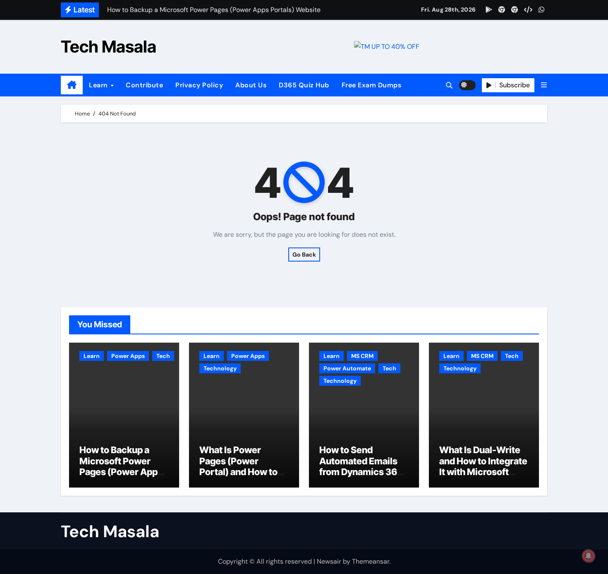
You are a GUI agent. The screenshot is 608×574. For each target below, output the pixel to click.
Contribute (144, 85)
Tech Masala (108, 46)
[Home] (72, 85)
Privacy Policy (199, 85)
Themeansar (370, 561)
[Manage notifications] (588, 555)
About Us (250, 85)
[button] (544, 85)
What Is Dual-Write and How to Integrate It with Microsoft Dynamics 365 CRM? (483, 466)
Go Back (304, 254)
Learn (99, 85)
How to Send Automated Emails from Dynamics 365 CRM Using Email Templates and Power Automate (361, 477)
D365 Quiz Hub (304, 85)
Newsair (329, 561)
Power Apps (128, 356)
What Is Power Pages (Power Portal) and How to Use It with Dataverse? (238, 471)
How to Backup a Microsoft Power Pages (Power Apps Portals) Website (121, 466)
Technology (220, 368)
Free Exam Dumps (372, 85)
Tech (163, 356)
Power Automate (347, 368)
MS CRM (362, 356)
